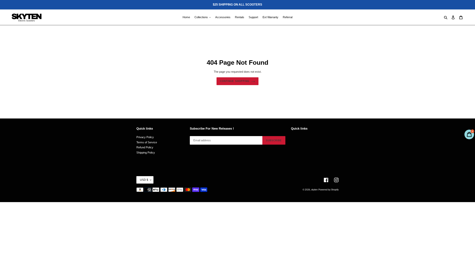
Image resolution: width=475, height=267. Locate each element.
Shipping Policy (145, 152)
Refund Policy (144, 147)
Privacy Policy (145, 137)
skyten (314, 189)
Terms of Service (146, 142)
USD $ (144, 179)
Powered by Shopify (328, 189)
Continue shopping (234, 81)
